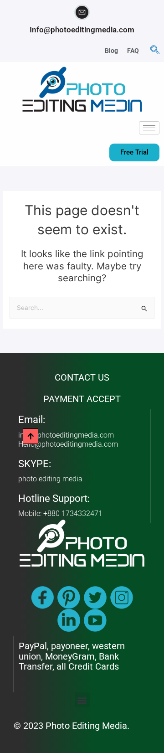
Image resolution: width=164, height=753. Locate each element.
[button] (155, 50)
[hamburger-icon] (149, 127)
